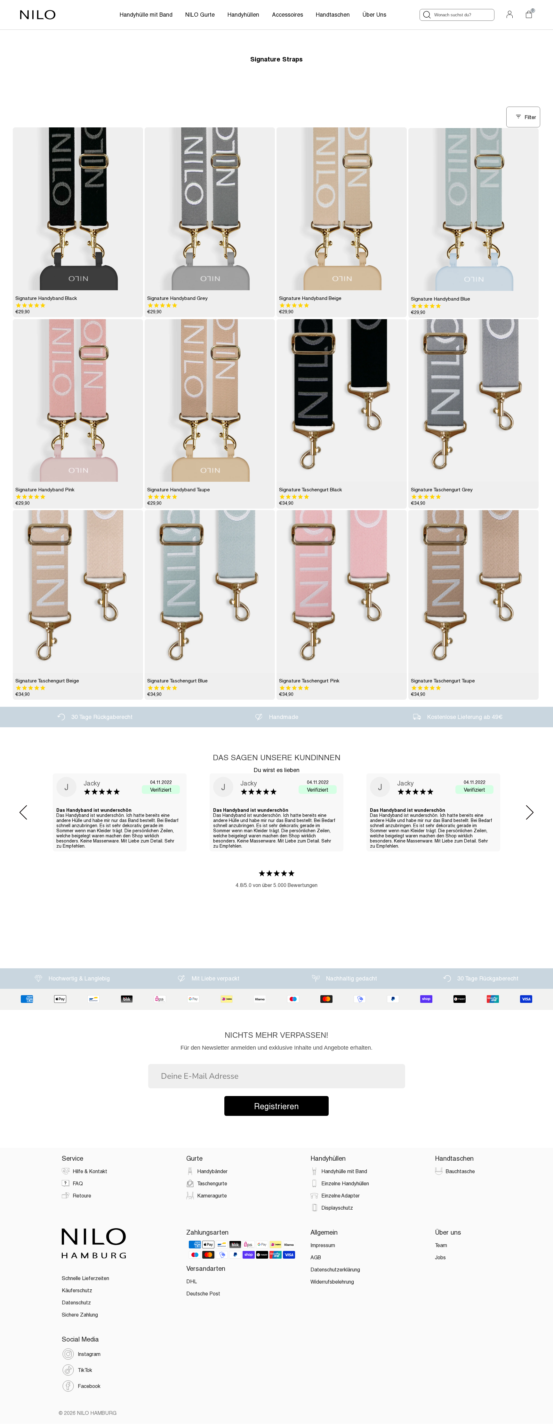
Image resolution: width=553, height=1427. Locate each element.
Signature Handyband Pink (45, 489)
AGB (315, 1257)
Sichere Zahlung (80, 1314)
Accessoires (287, 14)
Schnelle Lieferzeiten (85, 1278)
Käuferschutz (77, 1290)
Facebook (89, 1386)
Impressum (322, 1245)
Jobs (440, 1257)
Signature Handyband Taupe (178, 489)
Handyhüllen (243, 14)
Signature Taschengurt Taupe (443, 680)
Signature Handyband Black (46, 298)
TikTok (85, 1370)
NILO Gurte (200, 14)
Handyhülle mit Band (146, 14)
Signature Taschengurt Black (310, 489)
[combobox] (457, 15)
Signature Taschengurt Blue (177, 680)
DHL (191, 1281)
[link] (78, 208)
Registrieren (276, 1106)
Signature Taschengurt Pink (309, 680)
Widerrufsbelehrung (332, 1281)
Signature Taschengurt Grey (442, 489)
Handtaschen (333, 14)
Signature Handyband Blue (440, 299)
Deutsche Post (203, 1293)
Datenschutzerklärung (335, 1269)
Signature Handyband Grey (177, 298)
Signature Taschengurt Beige (47, 680)
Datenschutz (76, 1302)
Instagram (89, 1354)
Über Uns (374, 14)
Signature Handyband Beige (310, 298)
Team (441, 1245)
